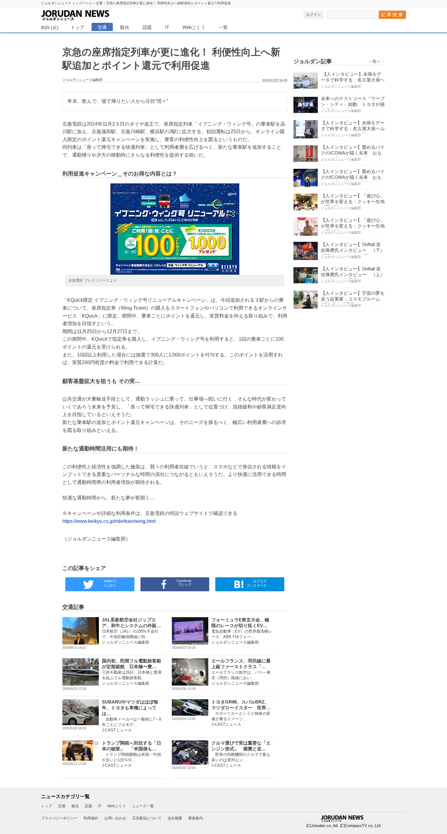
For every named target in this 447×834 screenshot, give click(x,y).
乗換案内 (195, 818)
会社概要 (175, 818)
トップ (77, 27)
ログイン (313, 14)
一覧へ (377, 61)
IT (167, 27)
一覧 (223, 27)
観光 (124, 27)
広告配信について (146, 818)
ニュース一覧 (143, 806)
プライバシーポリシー (59, 818)
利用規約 (91, 818)
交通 (102, 27)
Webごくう (193, 27)
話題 (147, 27)
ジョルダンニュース (89, 14)
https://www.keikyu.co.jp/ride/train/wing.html (109, 521)
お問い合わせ (115, 818)
